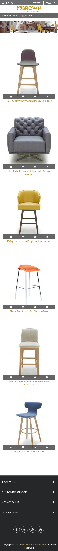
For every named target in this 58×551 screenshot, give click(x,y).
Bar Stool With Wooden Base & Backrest (29, 100)
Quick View (47, 96)
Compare (35, 96)
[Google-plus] (32, 529)
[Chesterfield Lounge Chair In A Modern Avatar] (29, 142)
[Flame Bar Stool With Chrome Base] (29, 283)
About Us (8, 482)
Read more (11, 96)
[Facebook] (16, 529)
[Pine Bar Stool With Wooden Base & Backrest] (29, 353)
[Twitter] (24, 529)
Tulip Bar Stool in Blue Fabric (29, 451)
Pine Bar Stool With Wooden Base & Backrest (29, 383)
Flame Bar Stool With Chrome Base (29, 311)
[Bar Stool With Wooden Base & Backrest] (29, 72)
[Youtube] (41, 529)
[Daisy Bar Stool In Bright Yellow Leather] (29, 212)
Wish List (37, 2)
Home (5, 15)
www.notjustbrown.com (33, 544)
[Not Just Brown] (29, 9)
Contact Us (10, 512)
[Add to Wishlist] (23, 96)
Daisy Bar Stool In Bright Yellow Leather (29, 241)
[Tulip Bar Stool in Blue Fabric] (29, 423)
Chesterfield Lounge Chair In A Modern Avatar (29, 172)
